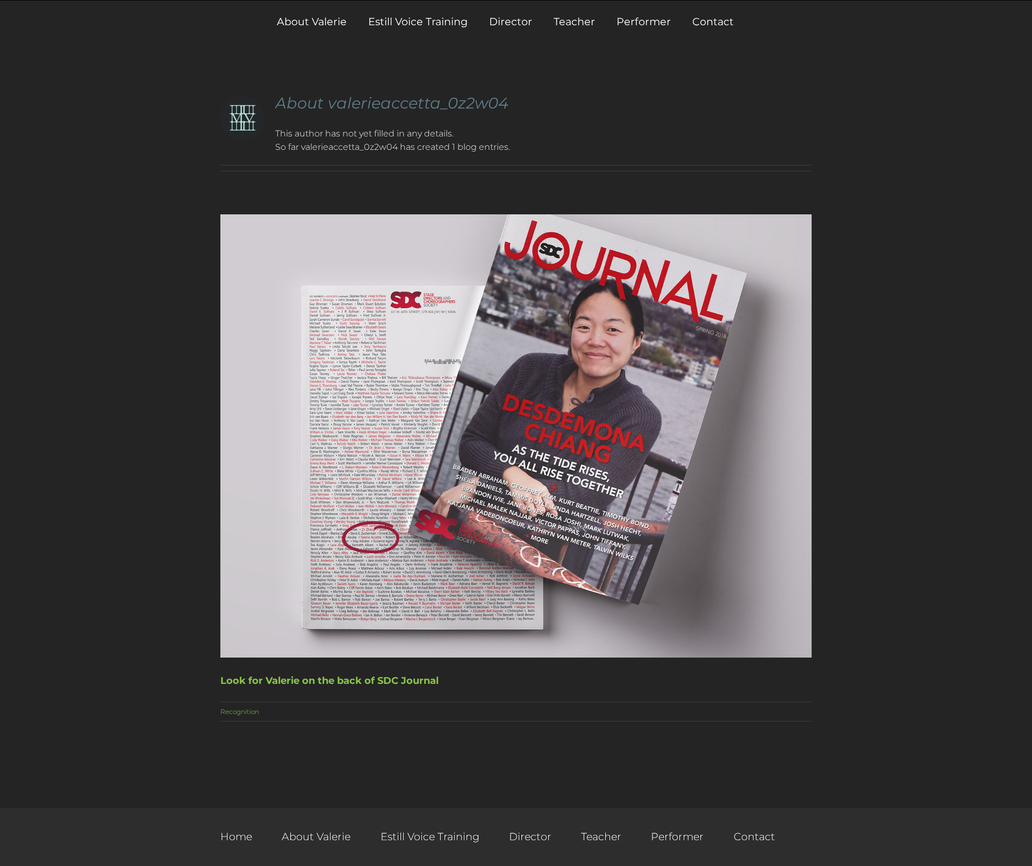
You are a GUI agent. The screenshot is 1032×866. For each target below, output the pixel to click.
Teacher (601, 836)
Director (530, 836)
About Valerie (316, 836)
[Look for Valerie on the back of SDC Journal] (516, 436)
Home (236, 836)
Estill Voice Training (430, 836)
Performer (677, 836)
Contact (754, 836)
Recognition (239, 712)
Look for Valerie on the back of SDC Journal (329, 681)
